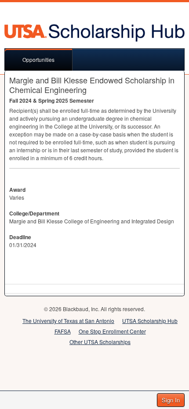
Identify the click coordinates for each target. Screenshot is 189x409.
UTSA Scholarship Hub (150, 320)
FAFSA (63, 331)
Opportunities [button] (38, 59)
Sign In (171, 400)
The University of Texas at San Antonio (68, 320)
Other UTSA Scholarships (100, 341)
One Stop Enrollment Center (112, 331)
